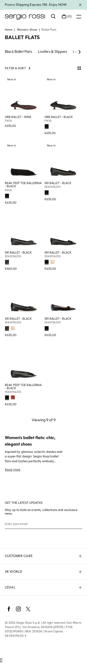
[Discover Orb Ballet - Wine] (24, 95)
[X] (28, 609)
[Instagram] (18, 609)
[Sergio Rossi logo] (25, 16)
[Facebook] (9, 609)
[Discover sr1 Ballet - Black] (63, 161)
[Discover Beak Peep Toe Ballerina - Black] (24, 161)
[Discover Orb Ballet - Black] (63, 95)
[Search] (53, 16)
